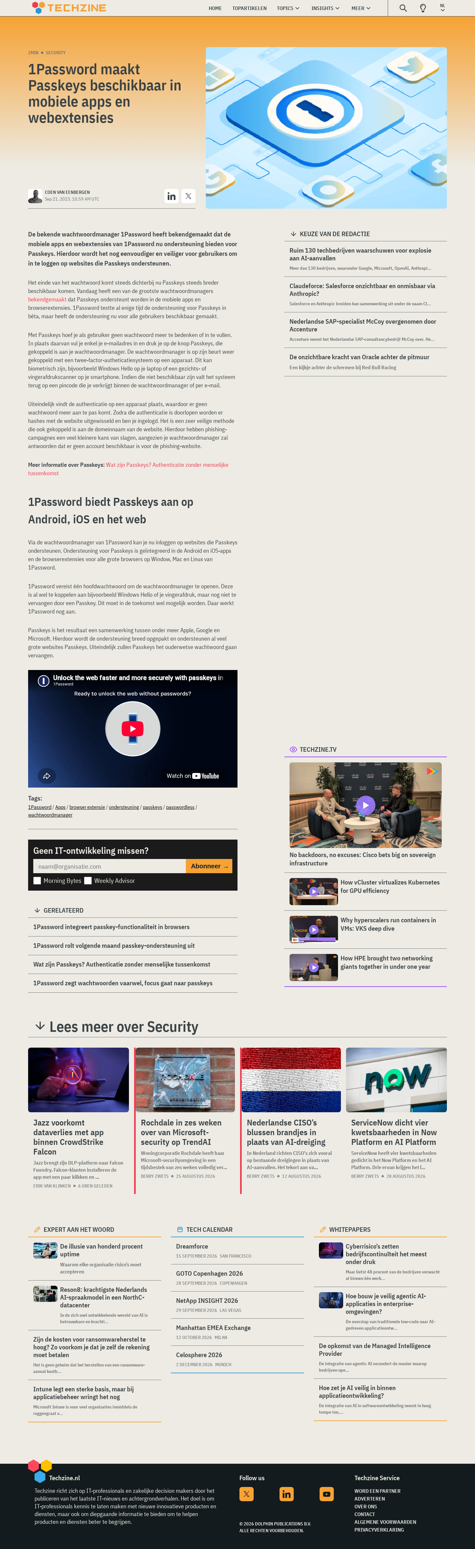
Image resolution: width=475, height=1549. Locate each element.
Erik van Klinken (52, 1186)
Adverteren (369, 1498)
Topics (285, 8)
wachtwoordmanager (50, 814)
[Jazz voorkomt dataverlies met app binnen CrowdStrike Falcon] (78, 1080)
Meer (358, 8)
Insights (322, 8)
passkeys (152, 807)
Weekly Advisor (114, 880)
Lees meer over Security (123, 1026)
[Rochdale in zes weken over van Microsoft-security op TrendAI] (185, 1080)
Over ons (365, 1506)
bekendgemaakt (47, 299)
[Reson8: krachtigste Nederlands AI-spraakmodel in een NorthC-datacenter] (45, 1305)
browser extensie (87, 807)
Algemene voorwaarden (385, 1522)
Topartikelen (249, 8)
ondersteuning (124, 807)
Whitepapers (350, 1229)
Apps (60, 807)
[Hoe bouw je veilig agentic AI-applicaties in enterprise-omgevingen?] (331, 1311)
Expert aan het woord (79, 1229)
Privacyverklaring (379, 1529)
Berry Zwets (155, 1176)
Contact (364, 1514)
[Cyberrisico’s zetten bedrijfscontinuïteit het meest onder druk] (331, 1262)
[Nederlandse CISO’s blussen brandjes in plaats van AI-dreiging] (291, 1080)
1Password (39, 807)
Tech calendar (209, 1229)
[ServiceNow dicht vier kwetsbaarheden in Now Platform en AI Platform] (396, 1080)
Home (215, 8)
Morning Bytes (62, 880)
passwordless (180, 807)
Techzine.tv (318, 749)
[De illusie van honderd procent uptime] (45, 1258)
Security (56, 53)
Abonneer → (210, 866)
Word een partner (377, 1491)
